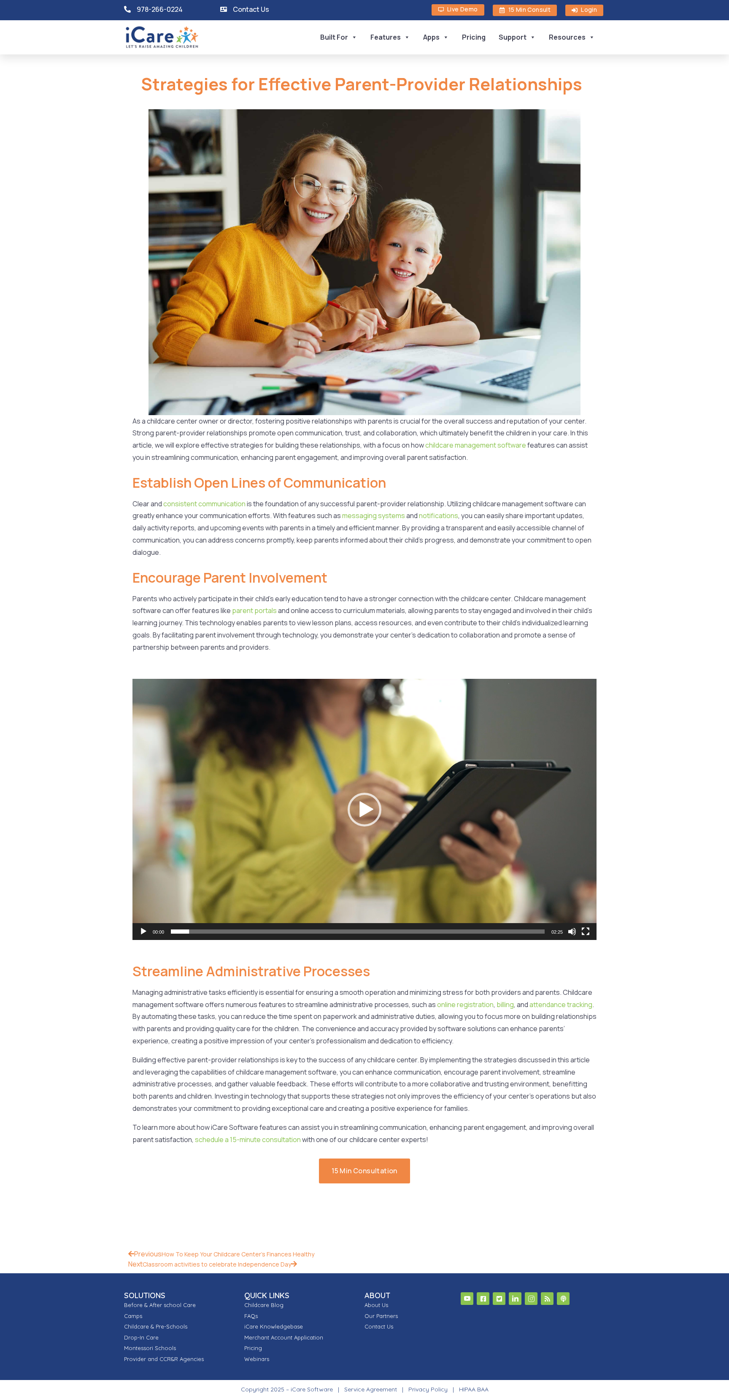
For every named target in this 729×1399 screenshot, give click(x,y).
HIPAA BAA (474, 1389)
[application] (364, 809)
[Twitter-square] (499, 1298)
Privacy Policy (428, 1389)
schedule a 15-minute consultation (248, 1139)
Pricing (474, 37)
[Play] (143, 931)
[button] (364, 809)
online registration (465, 1004)
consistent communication (204, 503)
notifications (438, 515)
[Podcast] (563, 1298)
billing (505, 1004)
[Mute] (572, 931)
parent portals (254, 610)
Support (512, 37)
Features (385, 37)
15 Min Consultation (364, 1170)
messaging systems (373, 515)
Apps (431, 37)
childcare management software (475, 445)
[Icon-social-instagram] (531, 1298)
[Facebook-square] (483, 1298)
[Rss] (547, 1298)
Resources (567, 37)
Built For (334, 37)
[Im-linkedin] (515, 1298)
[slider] (358, 931)
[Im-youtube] (467, 1298)
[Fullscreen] (585, 931)
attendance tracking (560, 1004)
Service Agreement (371, 1389)
